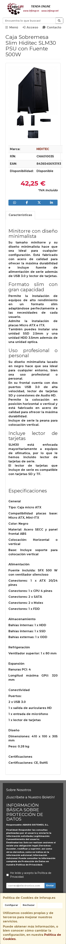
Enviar (50, 885)
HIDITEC (42, 149)
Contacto (53, 27)
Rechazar (29, 905)
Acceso (32, 27)
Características (20, 215)
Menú (13, 27)
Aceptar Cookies (50, 905)
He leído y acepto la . (30, 875)
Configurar (11, 905)
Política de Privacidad (29, 864)
